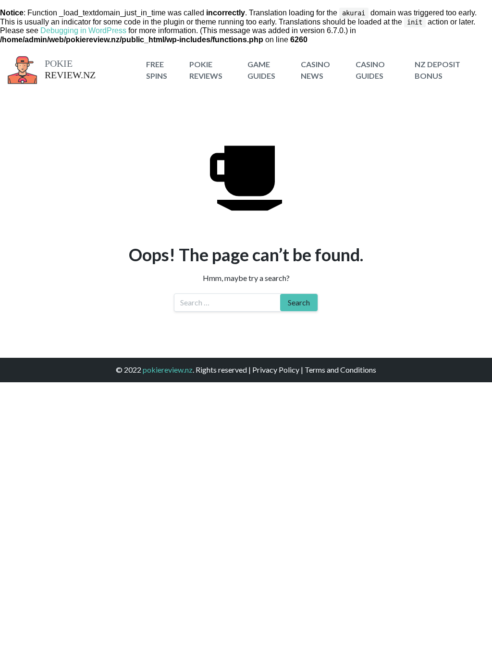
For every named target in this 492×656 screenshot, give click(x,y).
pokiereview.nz (168, 369)
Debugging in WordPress (83, 30)
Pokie (59, 63)
